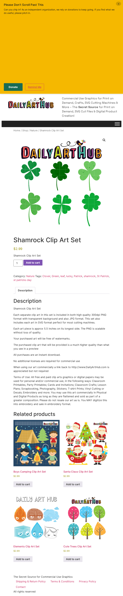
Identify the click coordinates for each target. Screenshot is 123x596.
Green (55, 276)
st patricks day (22, 280)
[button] (104, 140)
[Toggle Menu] (117, 124)
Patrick (78, 276)
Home (16, 130)
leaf (62, 276)
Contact (21, 586)
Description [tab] (25, 290)
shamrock (90, 276)
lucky (69, 276)
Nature (34, 130)
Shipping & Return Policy (31, 581)
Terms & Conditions (62, 581)
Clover (46, 276)
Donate (13, 87)
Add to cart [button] (23, 484)
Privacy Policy (87, 581)
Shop (25, 130)
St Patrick (103, 276)
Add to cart (33, 262)
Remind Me (34, 87)
